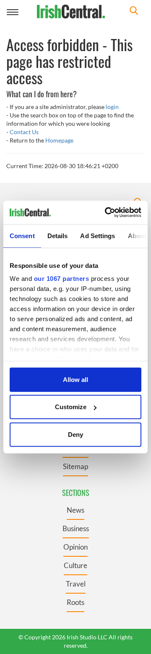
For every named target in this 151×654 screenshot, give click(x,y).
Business (75, 528)
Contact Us (24, 131)
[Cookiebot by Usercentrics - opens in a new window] (106, 212)
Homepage (59, 140)
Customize (70, 406)
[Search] (134, 11)
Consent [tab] (22, 235)
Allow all (75, 379)
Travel (76, 583)
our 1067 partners (61, 278)
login (112, 106)
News (75, 510)
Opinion (75, 546)
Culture (75, 565)
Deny (75, 434)
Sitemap (75, 466)
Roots (75, 602)
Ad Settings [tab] (97, 235)
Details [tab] (57, 235)
